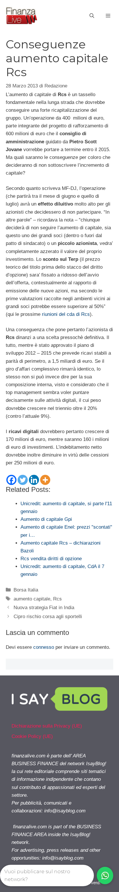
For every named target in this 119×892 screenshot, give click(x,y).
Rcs (57, 599)
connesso (43, 647)
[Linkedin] (34, 480)
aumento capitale (32, 599)
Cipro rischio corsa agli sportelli (48, 616)
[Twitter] (23, 480)
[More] (45, 480)
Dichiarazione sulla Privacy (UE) (47, 726)
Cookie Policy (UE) (32, 736)
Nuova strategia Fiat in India (44, 607)
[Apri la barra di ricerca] (92, 16)
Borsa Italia (26, 590)
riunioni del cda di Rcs (66, 314)
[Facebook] (11, 480)
